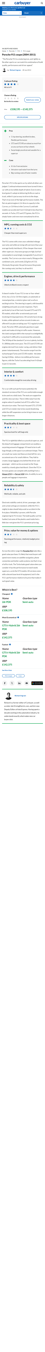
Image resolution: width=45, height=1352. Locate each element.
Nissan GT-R (7, 474)
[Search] (42, 3)
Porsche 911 (28, 551)
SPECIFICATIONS (22, 117)
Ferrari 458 (19, 474)
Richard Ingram (15, 70)
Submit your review (32, 100)
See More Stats (7, 670)
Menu (3, 3)
